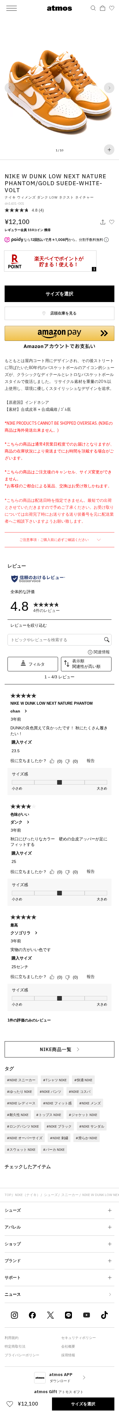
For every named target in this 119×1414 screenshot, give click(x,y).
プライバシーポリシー (22, 1355)
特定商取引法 (15, 1346)
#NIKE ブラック (59, 1126)
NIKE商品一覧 (56, 1049)
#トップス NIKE (48, 1115)
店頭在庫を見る (63, 313)
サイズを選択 (59, 294)
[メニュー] (11, 8)
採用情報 (68, 1355)
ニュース (13, 1294)
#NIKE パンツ (50, 1091)
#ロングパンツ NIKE (23, 1126)
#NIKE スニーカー (21, 1080)
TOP (8, 1195)
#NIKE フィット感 (57, 1103)
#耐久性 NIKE (18, 1115)
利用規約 (11, 1337)
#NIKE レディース (21, 1103)
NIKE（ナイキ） (27, 1195)
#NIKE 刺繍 (59, 1138)
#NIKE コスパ (79, 1091)
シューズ (51, 1195)
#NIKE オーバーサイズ (24, 1138)
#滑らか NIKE (86, 1138)
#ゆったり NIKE (19, 1091)
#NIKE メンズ (90, 1103)
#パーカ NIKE (54, 1149)
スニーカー (70, 1195)
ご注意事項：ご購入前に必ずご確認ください (54, 539)
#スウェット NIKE (21, 1149)
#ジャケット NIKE (83, 1115)
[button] (10, 88)
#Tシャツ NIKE (55, 1080)
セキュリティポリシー (78, 1337)
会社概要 (68, 1346)
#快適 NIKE (83, 1080)
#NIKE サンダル (91, 1126)
